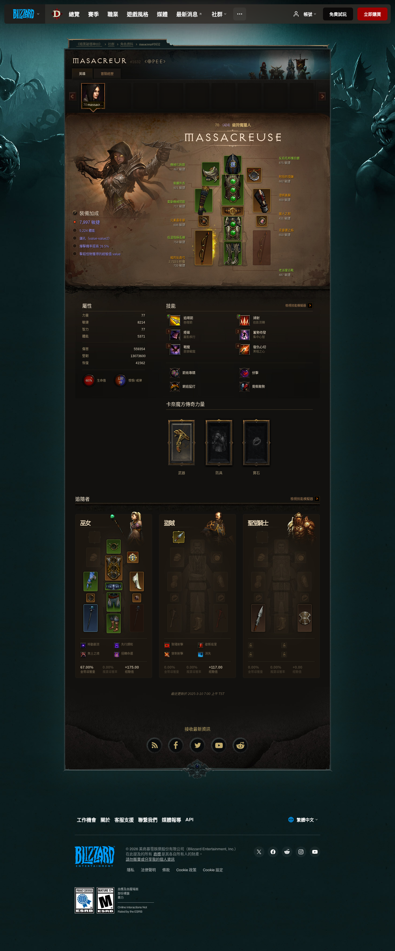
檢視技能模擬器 (296, 305)
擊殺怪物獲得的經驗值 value (100, 254)
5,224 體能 (87, 231)
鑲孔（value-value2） (96, 239)
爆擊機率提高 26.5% (94, 246)
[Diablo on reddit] (240, 745)
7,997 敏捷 (90, 222)
